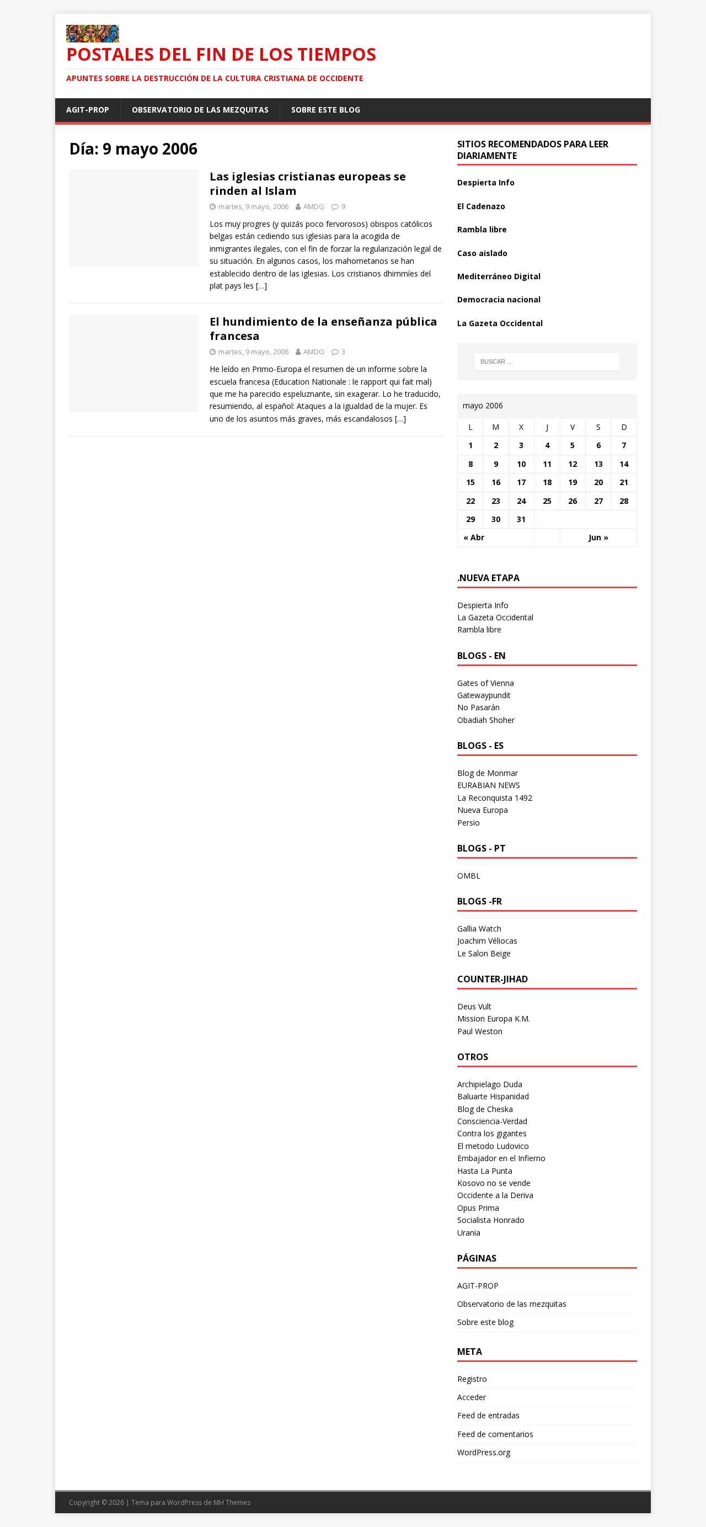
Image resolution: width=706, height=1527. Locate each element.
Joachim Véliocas (487, 940)
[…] (261, 285)
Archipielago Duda (489, 1084)
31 (521, 519)
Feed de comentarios (495, 1434)
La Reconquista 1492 (494, 797)
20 (598, 482)
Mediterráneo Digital (499, 276)
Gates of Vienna (485, 683)
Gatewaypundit (484, 695)
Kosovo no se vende (494, 1183)
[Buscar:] (547, 361)
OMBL (468, 875)
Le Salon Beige (484, 953)
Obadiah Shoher (486, 720)
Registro (472, 1379)
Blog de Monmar (487, 773)
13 (598, 464)
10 (521, 464)
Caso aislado (482, 253)
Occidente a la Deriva (495, 1195)
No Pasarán (478, 707)
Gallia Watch (479, 928)
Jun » (598, 537)
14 (623, 464)
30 (495, 519)
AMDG (313, 206)
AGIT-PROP (87, 109)
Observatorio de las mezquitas (200, 109)
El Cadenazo (481, 206)
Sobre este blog (325, 109)
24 (521, 501)
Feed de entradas (488, 1415)
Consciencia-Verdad (492, 1121)
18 (547, 482)
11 (547, 464)
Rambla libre (482, 229)
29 (470, 519)
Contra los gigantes (492, 1133)
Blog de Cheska (485, 1109)
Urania (468, 1232)
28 (623, 501)
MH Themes (231, 1502)
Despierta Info (486, 182)
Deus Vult (474, 1006)
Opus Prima (478, 1208)
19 (572, 482)
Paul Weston (479, 1031)
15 (470, 482)
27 (598, 501)
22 (470, 501)
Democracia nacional (499, 299)
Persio (468, 822)
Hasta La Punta (484, 1171)
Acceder (471, 1397)
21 (623, 482)
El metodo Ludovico (493, 1146)
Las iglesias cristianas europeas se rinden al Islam (308, 183)
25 (547, 501)
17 (521, 482)
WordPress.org (483, 1452)
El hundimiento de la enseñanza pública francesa (323, 328)
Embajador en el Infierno (501, 1158)
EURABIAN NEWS (488, 785)
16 (495, 482)
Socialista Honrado (491, 1220)
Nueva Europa (482, 810)
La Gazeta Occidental (500, 323)
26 (572, 501)
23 (495, 501)
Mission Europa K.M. (493, 1018)
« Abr (473, 537)
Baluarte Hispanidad (493, 1096)
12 (572, 464)
